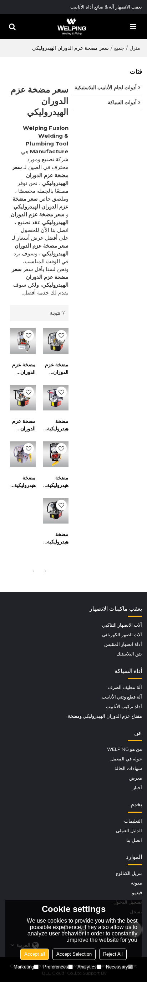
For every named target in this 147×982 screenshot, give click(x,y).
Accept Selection (74, 954)
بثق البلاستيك (129, 654)
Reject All (113, 954)
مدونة (136, 883)
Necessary (117, 967)
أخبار (137, 787)
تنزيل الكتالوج (129, 873)
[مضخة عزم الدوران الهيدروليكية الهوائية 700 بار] (23, 341)
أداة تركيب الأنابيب (124, 706)
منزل (135, 48)
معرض (135, 778)
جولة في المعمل (126, 758)
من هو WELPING (124, 749)
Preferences (55, 967)
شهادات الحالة (128, 768)
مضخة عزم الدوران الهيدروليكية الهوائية (57, 368)
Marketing (24, 967)
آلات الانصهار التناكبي (122, 625)
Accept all (34, 954)
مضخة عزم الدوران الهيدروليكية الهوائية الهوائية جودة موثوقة (24, 425)
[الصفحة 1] (33, 571)
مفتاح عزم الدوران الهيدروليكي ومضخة (105, 716)
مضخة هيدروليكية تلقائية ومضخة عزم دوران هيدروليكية (24, 481)
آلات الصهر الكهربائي (122, 634)
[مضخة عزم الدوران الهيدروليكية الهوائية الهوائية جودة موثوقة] (23, 397)
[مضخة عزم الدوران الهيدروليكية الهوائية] (56, 341)
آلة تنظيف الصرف (125, 687)
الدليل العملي (129, 830)
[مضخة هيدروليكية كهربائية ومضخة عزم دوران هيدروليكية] (56, 397)
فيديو (137, 892)
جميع (119, 48)
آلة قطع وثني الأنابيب (122, 697)
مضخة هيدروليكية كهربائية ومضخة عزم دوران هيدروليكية (57, 425)
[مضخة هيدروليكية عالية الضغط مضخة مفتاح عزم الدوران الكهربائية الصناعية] (56, 454)
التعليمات (133, 821)
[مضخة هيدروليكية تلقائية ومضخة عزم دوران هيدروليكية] (23, 454)
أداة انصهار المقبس (123, 644)
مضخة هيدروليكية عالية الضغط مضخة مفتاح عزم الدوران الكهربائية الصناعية (58, 481)
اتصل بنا (134, 840)
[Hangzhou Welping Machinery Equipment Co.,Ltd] (71, 27)
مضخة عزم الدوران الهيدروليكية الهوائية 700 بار (24, 368)
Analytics (87, 967)
